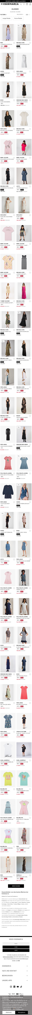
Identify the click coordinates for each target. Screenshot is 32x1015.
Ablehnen (9, 1012)
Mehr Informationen (18, 1009)
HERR (16, 950)
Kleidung (12, 11)
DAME (16, 947)
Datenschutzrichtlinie (8, 956)
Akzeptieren (21, 1012)
